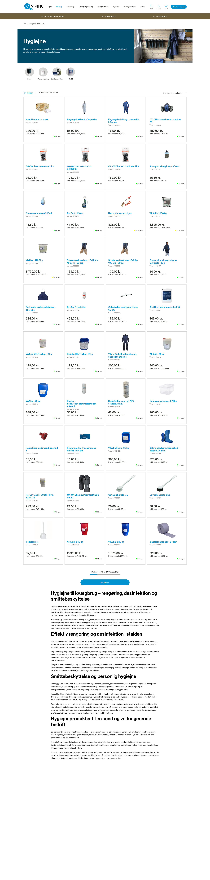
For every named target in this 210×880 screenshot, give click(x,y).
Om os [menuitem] (142, 7)
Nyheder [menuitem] (116, 7)
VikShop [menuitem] (59, 7)
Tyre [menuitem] (50, 7)
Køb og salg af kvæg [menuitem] (86, 7)
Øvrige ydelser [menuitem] (103, 7)
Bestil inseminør (179, 6)
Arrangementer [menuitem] (130, 7)
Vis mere (105, 582)
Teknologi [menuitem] (70, 7)
